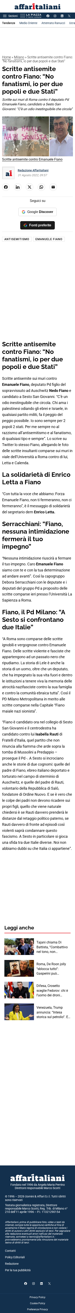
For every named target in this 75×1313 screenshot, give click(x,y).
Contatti (10, 1250)
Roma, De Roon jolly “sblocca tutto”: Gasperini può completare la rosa (51, 969)
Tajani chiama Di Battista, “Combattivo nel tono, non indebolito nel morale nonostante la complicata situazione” (53, 947)
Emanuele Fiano (48, 239)
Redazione (12, 1263)
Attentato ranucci (53, 23)
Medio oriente (28, 23)
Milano (19, 57)
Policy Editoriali (15, 1257)
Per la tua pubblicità (18, 1270)
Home (6, 57)
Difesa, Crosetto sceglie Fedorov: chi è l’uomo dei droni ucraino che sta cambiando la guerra (52, 991)
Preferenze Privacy (37, 1309)
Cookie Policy (37, 1303)
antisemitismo (16, 239)
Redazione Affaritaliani (33, 170)
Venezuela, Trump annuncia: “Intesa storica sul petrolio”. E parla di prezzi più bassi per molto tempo (52, 1012)
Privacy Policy (37, 1297)
